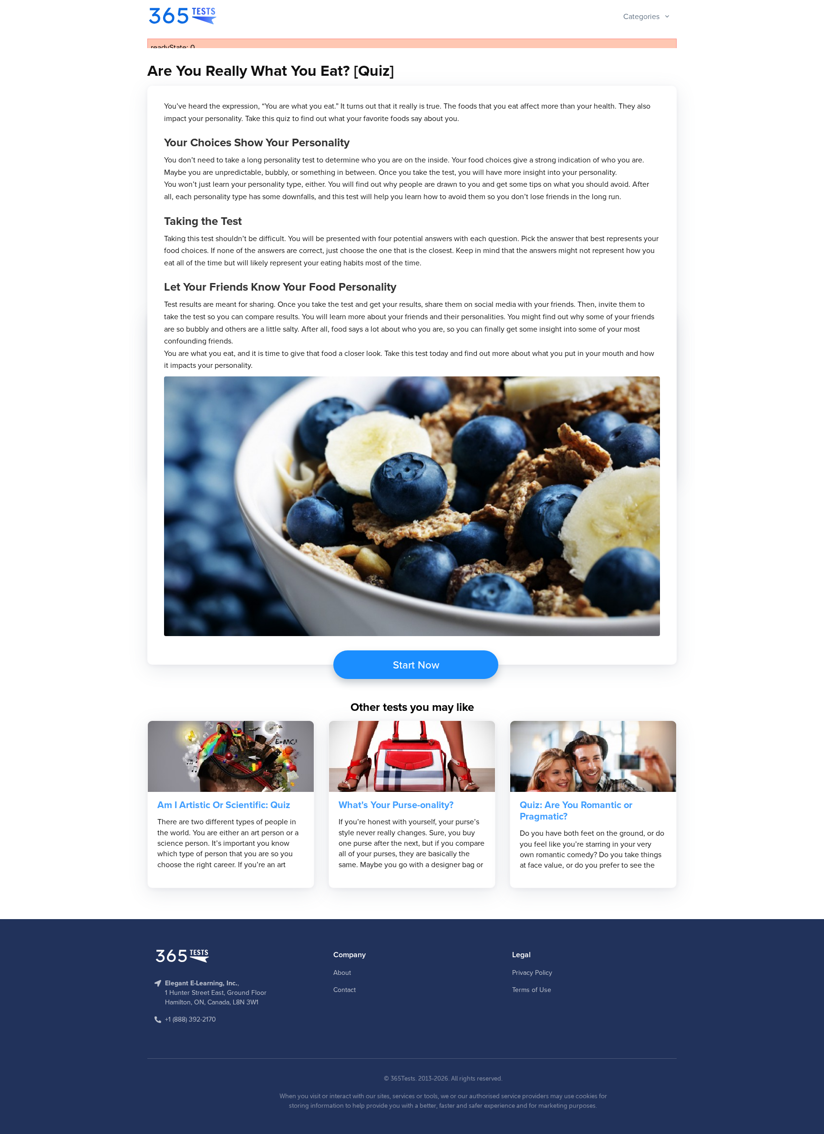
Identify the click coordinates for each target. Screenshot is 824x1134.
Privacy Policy (532, 972)
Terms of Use (531, 989)
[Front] (183, 16)
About (342, 972)
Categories (641, 16)
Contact (344, 989)
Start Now (416, 664)
